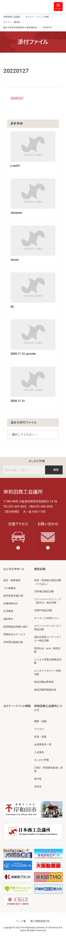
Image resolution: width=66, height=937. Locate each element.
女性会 (38, 786)
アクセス (39, 729)
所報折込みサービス (14, 634)
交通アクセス (18, 524)
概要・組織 (40, 721)
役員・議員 (40, 736)
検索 (56, 470)
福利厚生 (8, 618)
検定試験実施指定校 (45, 689)
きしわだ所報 (37, 461)
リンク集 (21, 921)
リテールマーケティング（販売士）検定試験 (47, 601)
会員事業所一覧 (42, 744)
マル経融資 (9, 588)
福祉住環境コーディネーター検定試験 (47, 639)
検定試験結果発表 (44, 681)
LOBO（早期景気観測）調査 (48, 769)
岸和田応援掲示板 (13, 642)
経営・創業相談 (12, 580)
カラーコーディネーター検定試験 (47, 627)
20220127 (17, 98)
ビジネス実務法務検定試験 (47, 661)
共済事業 (8, 611)
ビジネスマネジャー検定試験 (47, 672)
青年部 (38, 778)
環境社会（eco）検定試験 (47, 650)
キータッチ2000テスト (46, 618)
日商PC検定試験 (43, 610)
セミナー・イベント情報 (17, 706)
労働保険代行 (10, 603)
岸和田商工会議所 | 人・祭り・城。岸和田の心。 (17, 6)
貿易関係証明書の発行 (15, 626)
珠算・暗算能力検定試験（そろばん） (47, 582)
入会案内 (39, 752)
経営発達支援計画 (13, 595)
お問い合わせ (47, 524)
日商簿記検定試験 (44, 591)
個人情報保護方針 (40, 921)
